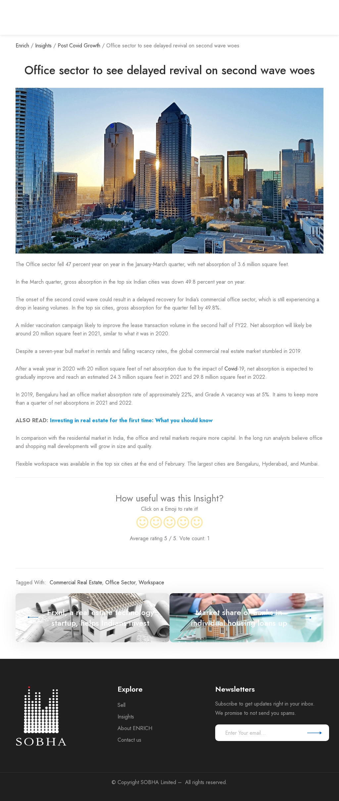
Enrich (22, 45)
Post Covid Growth (79, 45)
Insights (43, 45)
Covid (230, 368)
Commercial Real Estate (76, 582)
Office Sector (120, 582)
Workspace (151, 582)
